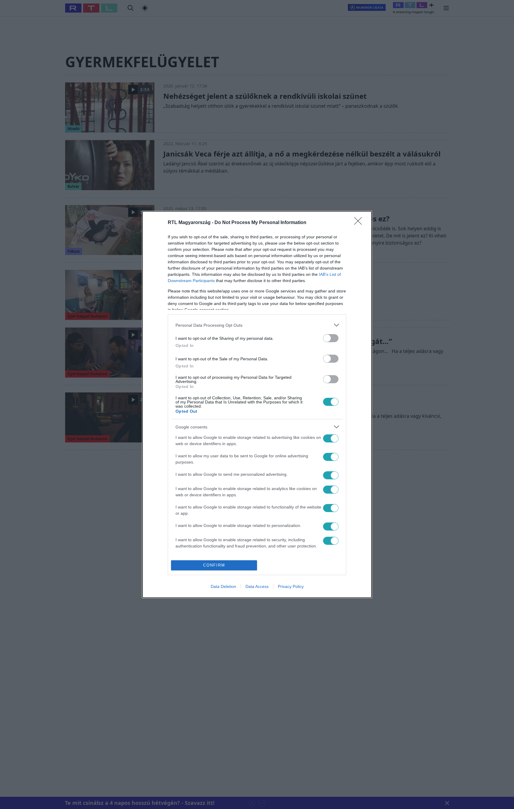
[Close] (360, 223)
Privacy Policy (291, 586)
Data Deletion (223, 586)
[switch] (331, 338)
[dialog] (257, 404)
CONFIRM (214, 565)
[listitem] (257, 325)
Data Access (257, 586)
